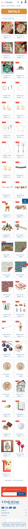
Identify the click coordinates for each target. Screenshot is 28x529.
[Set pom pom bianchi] (21, 426)
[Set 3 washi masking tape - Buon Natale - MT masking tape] (21, 227)
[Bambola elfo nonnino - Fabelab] (21, 326)
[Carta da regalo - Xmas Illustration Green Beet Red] (21, 247)
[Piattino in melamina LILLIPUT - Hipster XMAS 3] (7, 386)
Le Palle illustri (7, 454)
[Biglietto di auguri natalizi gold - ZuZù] (7, 466)
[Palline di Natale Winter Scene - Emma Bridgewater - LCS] (7, 346)
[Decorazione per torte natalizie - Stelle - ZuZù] (21, 446)
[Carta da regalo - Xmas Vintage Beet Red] (7, 286)
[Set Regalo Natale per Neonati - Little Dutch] (7, 47)
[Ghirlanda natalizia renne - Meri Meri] (7, 187)
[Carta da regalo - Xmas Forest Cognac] (7, 266)
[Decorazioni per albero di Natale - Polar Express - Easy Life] (21, 306)
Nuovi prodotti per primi (14, 18)
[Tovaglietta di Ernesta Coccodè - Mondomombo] (21, 27)
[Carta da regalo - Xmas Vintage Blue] (21, 266)
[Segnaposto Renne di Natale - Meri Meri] (7, 207)
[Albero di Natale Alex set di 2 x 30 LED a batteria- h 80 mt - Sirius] (21, 147)
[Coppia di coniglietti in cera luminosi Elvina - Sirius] (7, 107)
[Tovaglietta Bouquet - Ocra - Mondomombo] (21, 47)
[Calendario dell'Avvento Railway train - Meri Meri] (21, 207)
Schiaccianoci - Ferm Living (11, 414)
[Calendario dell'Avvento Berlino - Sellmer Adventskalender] (7, 247)
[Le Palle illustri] (7, 446)
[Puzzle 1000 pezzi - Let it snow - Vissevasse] (21, 386)
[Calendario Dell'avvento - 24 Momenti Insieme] (21, 406)
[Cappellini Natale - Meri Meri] (21, 187)
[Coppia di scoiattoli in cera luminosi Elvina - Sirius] (21, 107)
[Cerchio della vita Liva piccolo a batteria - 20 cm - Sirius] (21, 87)
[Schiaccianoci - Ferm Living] (7, 406)
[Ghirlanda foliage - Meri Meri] (21, 167)
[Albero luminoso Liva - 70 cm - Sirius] (7, 147)
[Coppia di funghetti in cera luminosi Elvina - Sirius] (7, 167)
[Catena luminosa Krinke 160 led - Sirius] (7, 87)
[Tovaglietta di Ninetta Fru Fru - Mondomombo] (7, 27)
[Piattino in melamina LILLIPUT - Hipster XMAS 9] (7, 366)
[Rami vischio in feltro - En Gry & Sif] (7, 326)
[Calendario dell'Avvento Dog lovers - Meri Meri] (7, 227)
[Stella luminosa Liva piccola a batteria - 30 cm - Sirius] (21, 127)
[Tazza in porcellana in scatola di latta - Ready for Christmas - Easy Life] (7, 306)
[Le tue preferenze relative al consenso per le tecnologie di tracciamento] (25, 526)
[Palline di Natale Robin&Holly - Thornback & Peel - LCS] (21, 346)
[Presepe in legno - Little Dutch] (21, 67)
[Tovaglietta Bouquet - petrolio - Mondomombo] (7, 67)
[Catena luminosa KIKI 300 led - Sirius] (7, 127)
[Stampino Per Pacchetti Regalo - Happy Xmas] (7, 426)
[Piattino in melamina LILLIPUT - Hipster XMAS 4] (21, 366)
